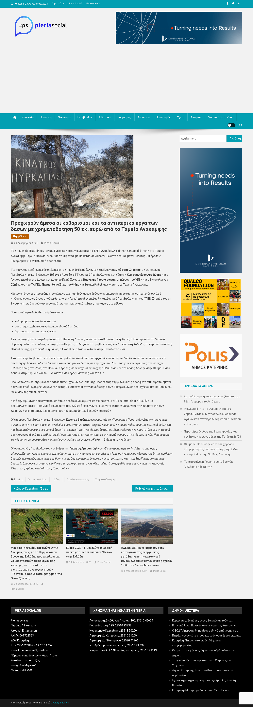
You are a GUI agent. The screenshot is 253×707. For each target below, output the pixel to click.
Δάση (57, 479)
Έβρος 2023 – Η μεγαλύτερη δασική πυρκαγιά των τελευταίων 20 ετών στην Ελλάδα (89, 552)
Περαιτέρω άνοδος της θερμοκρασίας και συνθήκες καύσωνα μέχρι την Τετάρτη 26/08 (212, 434)
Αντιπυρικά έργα (37, 479)
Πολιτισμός (163, 117)
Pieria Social (51, 242)
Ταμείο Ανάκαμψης (77, 479)
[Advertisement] (126, 79)
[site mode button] (231, 125)
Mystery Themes (60, 702)
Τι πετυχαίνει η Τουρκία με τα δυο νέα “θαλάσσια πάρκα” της (208, 464)
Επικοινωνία (93, 3)
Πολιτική (46, 117)
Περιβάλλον (85, 117)
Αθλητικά (105, 117)
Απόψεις (196, 117)
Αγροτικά (144, 117)
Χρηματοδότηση (105, 479)
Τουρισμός (124, 117)
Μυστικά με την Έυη (220, 117)
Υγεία (180, 117)
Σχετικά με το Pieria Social (67, 3)
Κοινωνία (28, 117)
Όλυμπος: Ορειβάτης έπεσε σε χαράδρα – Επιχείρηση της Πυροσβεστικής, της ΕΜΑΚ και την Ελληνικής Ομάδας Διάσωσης (211, 449)
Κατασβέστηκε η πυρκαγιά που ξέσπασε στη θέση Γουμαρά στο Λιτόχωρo (212, 399)
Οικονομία (64, 117)
